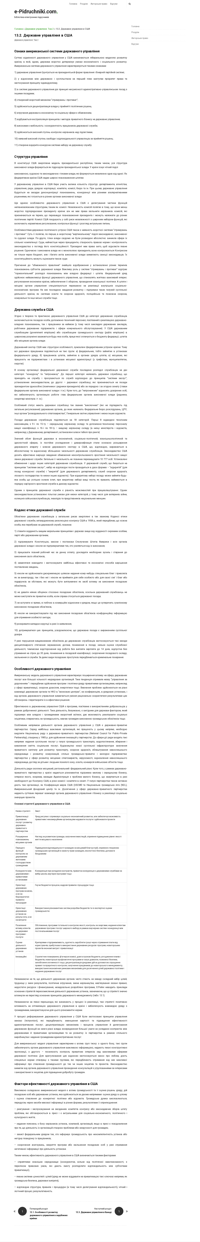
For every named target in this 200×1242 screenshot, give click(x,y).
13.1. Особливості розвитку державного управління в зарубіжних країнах (48, 1215)
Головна (73, 4)
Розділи (84, 4)
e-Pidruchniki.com (35, 12)
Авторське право (99, 4)
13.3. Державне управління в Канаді (94, 1212)
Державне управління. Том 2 (39, 29)
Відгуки (113, 4)
